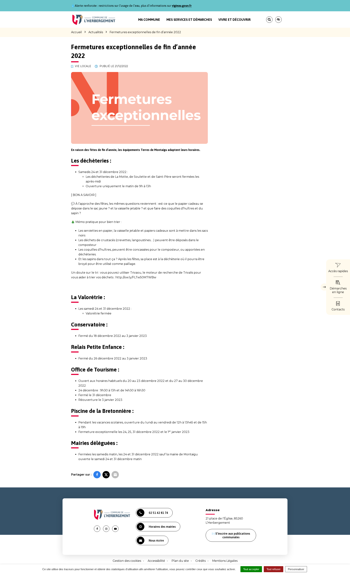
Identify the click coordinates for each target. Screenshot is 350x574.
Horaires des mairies (162, 526)
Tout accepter (251, 569)
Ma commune (149, 20)
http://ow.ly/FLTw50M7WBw (135, 277)
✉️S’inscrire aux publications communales (231, 535)
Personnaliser (296, 569)
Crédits (200, 561)
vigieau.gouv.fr (182, 5)
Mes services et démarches (189, 20)
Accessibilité (156, 561)
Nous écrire (156, 540)
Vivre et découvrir (234, 20)
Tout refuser (274, 569)
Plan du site (180, 561)
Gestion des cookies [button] (127, 561)
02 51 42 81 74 (158, 512)
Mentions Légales (225, 561)
